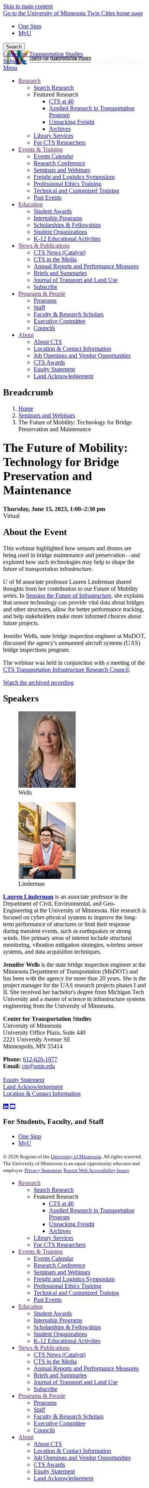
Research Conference (59, 1265)
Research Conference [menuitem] (59, 163)
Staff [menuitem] (39, 307)
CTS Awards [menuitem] (49, 362)
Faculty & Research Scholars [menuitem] (69, 314)
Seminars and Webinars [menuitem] (62, 170)
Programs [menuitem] (45, 300)
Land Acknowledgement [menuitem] (63, 376)
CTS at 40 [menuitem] (61, 101)
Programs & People (41, 1396)
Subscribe (15, 61)
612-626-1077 (40, 1059)
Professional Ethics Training (67, 1286)
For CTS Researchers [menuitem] (60, 142)
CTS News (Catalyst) (60, 1354)
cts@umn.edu (38, 1066)
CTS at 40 (61, 1203)
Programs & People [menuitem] (41, 293)
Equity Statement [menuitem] (54, 369)
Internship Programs (58, 1320)
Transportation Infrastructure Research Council (66, 669)
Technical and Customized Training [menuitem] (76, 190)
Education (30, 1306)
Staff (39, 1409)
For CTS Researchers (60, 1244)
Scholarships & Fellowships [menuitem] (67, 225)
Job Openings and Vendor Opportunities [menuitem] (82, 355)
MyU (24, 33)
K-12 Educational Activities (67, 1341)
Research (29, 1183)
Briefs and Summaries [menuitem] (60, 273)
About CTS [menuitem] (48, 342)
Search (14, 47)
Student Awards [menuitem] (53, 211)
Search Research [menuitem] (54, 87)
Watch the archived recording (38, 682)
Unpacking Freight (71, 1224)
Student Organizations (60, 1334)
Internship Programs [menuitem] (58, 218)
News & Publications (44, 1348)
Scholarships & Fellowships (67, 1327)
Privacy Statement (43, 1170)
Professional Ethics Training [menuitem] (67, 184)
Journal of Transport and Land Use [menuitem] (76, 280)
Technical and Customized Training (76, 1293)
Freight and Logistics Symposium (74, 1279)
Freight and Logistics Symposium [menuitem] (74, 177)
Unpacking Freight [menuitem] (71, 122)
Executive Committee (60, 1423)
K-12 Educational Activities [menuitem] (67, 238)
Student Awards (53, 1313)
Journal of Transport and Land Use (76, 1382)
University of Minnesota (76, 1156)
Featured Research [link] (56, 94)
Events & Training (40, 1251)
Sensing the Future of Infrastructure (68, 595)
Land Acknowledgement (33, 1086)
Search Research (54, 1190)
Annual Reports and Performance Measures (86, 1368)
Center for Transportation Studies (43, 54)
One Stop (29, 26)
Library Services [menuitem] (53, 135)
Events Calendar (53, 1258)
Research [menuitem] (29, 80)
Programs (45, 1402)
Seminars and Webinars (46, 415)
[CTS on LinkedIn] (5, 1106)
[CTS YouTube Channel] (12, 1106)
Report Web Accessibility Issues (96, 1170)
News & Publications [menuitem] (44, 245)
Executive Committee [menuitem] (60, 321)
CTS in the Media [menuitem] (55, 259)
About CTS (48, 1444)
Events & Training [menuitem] (40, 149)
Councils (44, 1430)
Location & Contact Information (42, 1093)
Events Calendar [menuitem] (53, 156)
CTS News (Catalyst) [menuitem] (60, 252)
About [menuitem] (26, 335)
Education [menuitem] (30, 204)
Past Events (48, 1299)
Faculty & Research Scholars (69, 1416)
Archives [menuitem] (60, 129)
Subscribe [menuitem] (45, 287)
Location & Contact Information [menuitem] (72, 348)
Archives (60, 1231)
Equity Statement (23, 1080)
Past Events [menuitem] (48, 197)
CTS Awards (49, 1464)
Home (25, 408)
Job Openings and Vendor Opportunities (82, 1457)
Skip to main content (28, 6)
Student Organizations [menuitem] (60, 232)
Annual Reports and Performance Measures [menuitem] (86, 266)
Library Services (53, 1238)
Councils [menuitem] (44, 328)
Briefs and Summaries (60, 1375)
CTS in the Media (55, 1361)
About (26, 1437)
